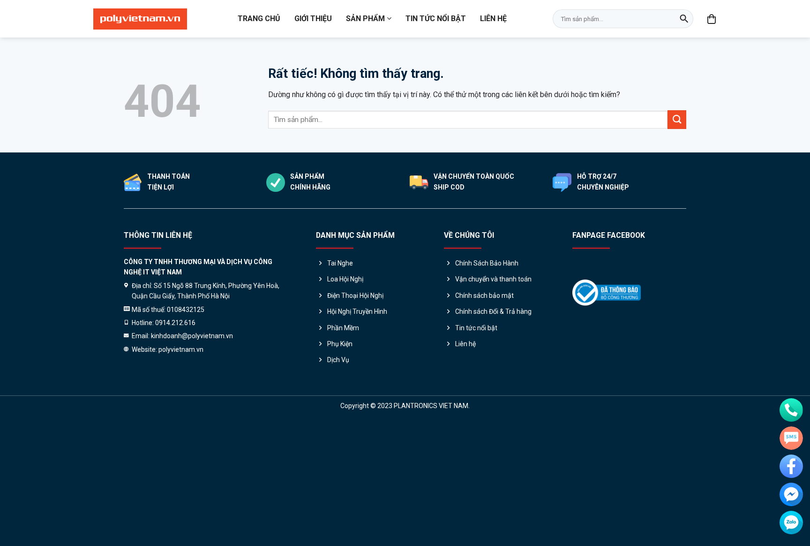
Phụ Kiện (339, 344)
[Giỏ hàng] (712, 19)
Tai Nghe (340, 263)
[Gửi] (684, 18)
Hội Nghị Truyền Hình (357, 311)
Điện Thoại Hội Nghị (355, 295)
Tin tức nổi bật (435, 18)
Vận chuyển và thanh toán (493, 279)
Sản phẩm (365, 18)
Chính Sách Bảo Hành (486, 263)
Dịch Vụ (338, 360)
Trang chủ (259, 18)
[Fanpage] (791, 466)
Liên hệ (493, 18)
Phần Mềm (343, 328)
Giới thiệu (313, 18)
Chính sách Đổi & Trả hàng (493, 311)
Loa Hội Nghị (345, 279)
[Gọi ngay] (791, 410)
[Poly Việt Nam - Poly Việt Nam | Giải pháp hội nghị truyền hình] (140, 19)
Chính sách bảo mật (484, 295)
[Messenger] (791, 494)
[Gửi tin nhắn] (791, 438)
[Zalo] (791, 522)
